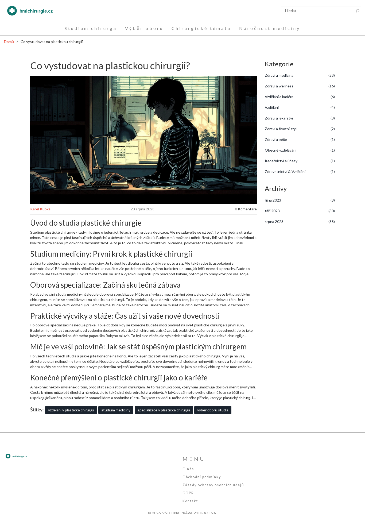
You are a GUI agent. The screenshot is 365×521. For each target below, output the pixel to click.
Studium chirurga (91, 28)
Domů (9, 41)
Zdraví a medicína (300, 75)
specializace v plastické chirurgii (164, 410)
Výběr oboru (144, 28)
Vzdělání (300, 107)
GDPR (188, 493)
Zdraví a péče (300, 139)
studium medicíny (115, 410)
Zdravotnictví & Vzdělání (300, 171)
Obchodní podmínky (202, 477)
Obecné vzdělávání (300, 150)
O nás (188, 469)
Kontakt (190, 501)
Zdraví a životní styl (300, 128)
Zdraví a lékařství (300, 118)
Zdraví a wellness (300, 86)
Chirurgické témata (201, 28)
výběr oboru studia (212, 410)
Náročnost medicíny (269, 28)
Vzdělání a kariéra (300, 96)
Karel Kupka (40, 209)
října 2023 (300, 200)
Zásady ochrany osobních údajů (213, 485)
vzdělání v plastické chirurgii (71, 410)
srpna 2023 (300, 221)
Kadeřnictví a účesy (300, 161)
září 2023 (300, 211)
